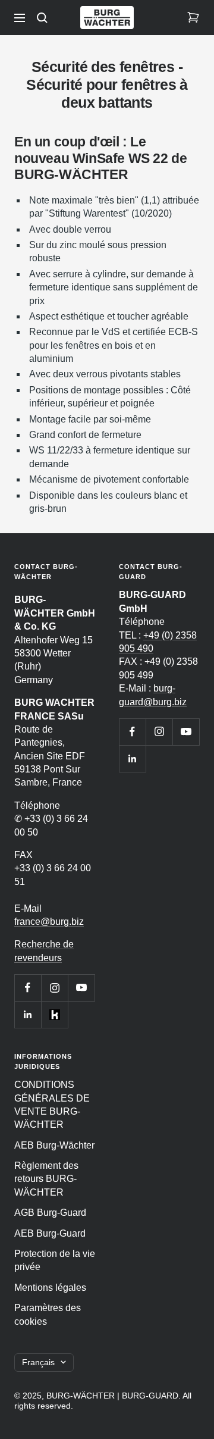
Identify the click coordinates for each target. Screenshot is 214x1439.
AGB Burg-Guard (50, 1212)
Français (38, 1362)
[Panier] (193, 18)
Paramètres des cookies (47, 1314)
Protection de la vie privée (54, 1260)
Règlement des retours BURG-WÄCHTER (46, 1178)
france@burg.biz (49, 921)
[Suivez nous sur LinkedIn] (27, 1014)
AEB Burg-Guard (50, 1233)
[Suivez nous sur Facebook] (27, 987)
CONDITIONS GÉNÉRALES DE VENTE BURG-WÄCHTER (52, 1105)
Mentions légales (50, 1287)
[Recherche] (42, 17)
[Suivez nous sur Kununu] (54, 1014)
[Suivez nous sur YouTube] (81, 987)
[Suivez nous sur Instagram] (54, 987)
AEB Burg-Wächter (54, 1145)
